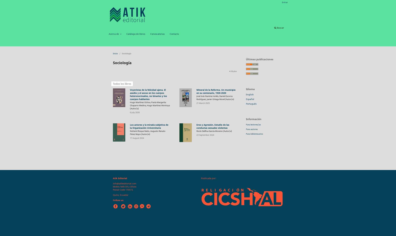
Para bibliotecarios (254, 133)
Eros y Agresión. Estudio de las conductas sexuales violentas (212, 126)
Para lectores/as (253, 124)
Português (251, 103)
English (250, 94)
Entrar (285, 2)
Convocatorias (157, 33)
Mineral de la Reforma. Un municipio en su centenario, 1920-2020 (216, 91)
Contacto (174, 33)
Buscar (280, 27)
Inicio (115, 53)
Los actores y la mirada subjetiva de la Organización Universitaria (149, 126)
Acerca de (114, 33)
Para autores (252, 129)
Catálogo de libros (135, 33)
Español (250, 99)
